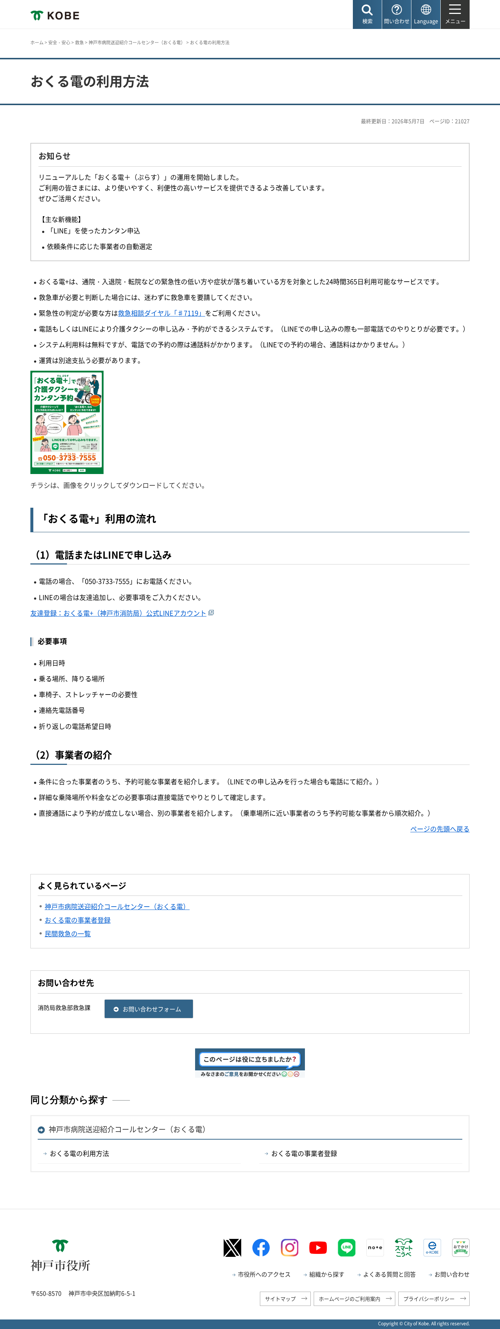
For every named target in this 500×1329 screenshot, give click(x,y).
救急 (79, 42)
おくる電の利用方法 (79, 1153)
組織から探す (326, 1274)
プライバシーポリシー (429, 1298)
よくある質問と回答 (389, 1274)
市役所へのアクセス (264, 1274)
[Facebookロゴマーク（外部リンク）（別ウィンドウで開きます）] (261, 1247)
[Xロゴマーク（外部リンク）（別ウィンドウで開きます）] (232, 1248)
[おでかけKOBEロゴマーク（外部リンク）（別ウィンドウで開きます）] (461, 1247)
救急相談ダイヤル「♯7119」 (161, 313)
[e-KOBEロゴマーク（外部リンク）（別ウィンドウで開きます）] (432, 1247)
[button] (367, 14)
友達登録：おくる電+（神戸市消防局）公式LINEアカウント (118, 613)
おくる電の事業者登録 (304, 1153)
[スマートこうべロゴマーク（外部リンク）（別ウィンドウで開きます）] (404, 1248)
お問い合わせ (452, 1274)
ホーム (37, 42)
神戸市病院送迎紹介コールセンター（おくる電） (137, 42)
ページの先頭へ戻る (440, 829)
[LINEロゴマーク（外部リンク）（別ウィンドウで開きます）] (346, 1247)
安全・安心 (59, 42)
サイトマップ (280, 1298)
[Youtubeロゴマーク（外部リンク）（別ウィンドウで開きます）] (318, 1247)
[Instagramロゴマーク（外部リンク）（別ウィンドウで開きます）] (289, 1247)
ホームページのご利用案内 (349, 1298)
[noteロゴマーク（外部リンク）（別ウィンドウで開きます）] (375, 1247)
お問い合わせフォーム (152, 1008)
